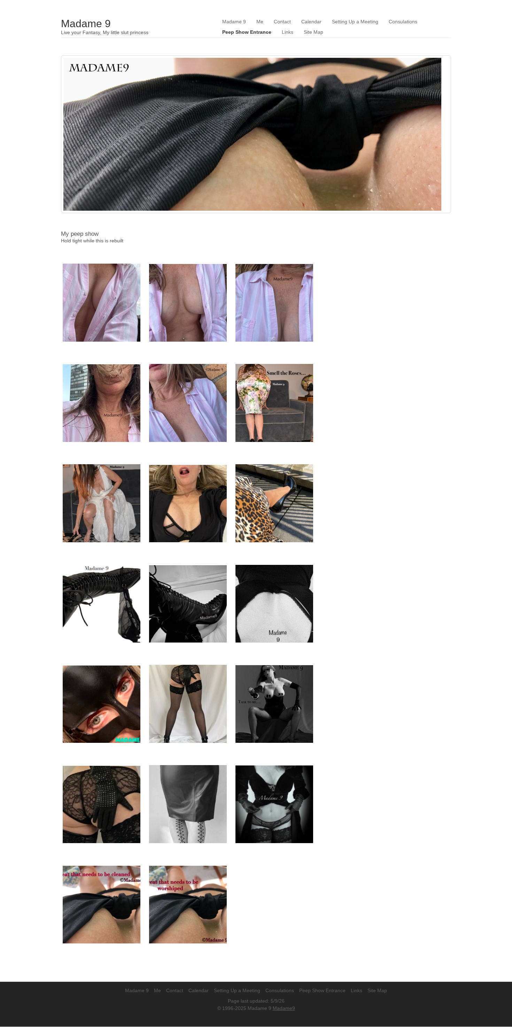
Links (287, 32)
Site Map (313, 32)
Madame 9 (86, 23)
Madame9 (284, 1008)
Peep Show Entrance (246, 32)
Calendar (311, 21)
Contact (282, 21)
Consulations (403, 21)
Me (259, 21)
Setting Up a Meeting (355, 21)
